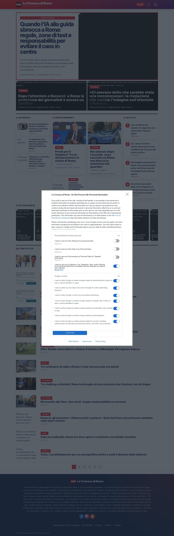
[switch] (116, 240)
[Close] (128, 195)
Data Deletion (74, 341)
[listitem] (87, 235)
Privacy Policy (100, 341)
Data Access (87, 341)
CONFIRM (70, 333)
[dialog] (87, 268)
